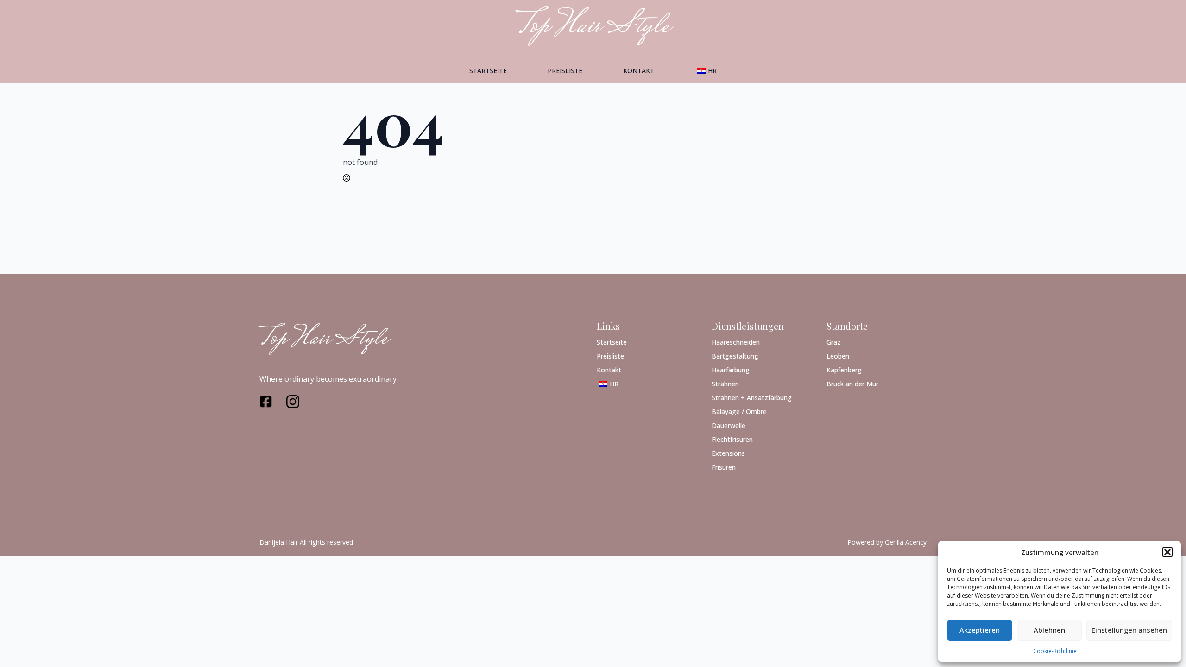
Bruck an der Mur (852, 383)
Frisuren (724, 467)
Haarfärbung (731, 369)
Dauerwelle (728, 425)
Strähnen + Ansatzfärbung (752, 397)
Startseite (488, 70)
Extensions (728, 453)
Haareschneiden (736, 342)
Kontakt (638, 70)
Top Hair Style (323, 340)
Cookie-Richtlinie (1055, 651)
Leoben (837, 355)
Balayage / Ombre (739, 411)
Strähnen (725, 383)
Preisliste (565, 70)
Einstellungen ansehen (1129, 630)
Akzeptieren (979, 630)
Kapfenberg (844, 369)
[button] (1167, 552)
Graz (833, 342)
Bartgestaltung (735, 355)
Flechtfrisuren (732, 439)
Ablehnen (1049, 630)
